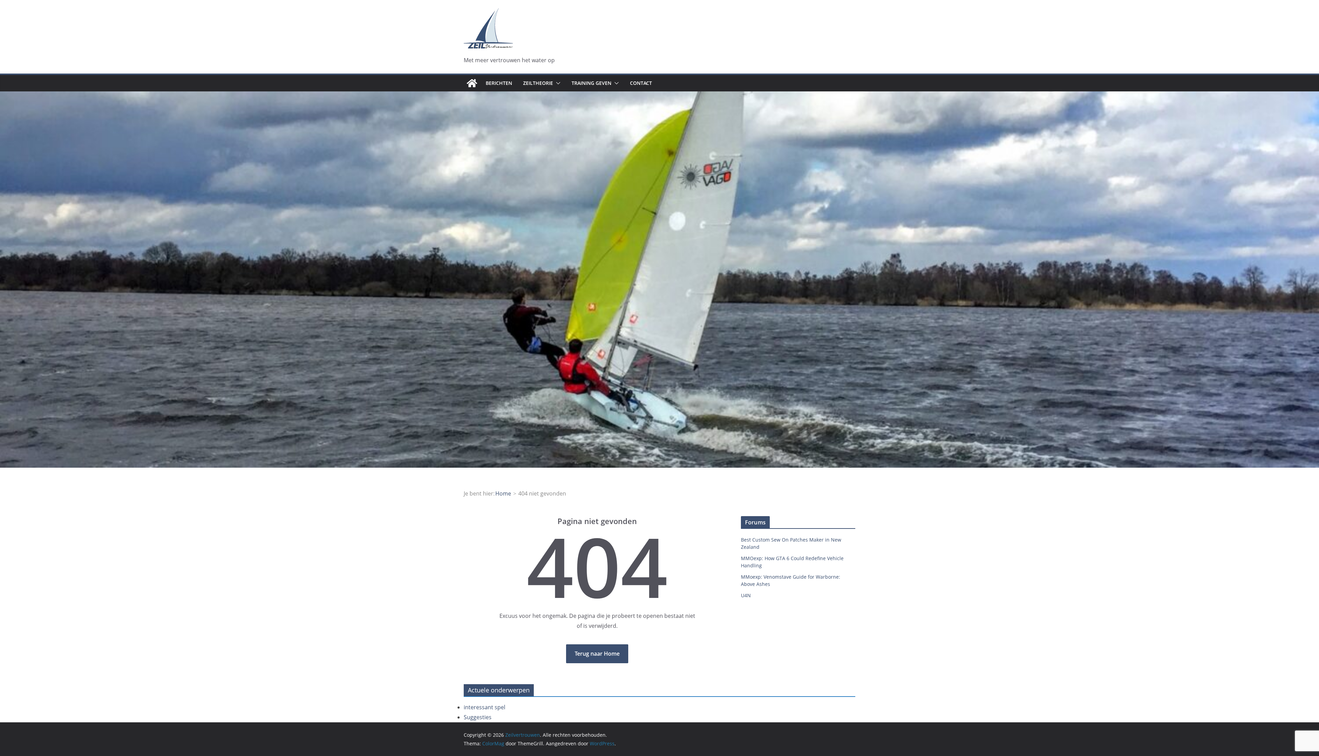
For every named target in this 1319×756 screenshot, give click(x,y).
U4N (746, 595)
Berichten (499, 83)
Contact (641, 83)
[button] (557, 83)
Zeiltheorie (538, 83)
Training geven (591, 83)
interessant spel (484, 707)
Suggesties (478, 717)
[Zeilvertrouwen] (472, 83)
